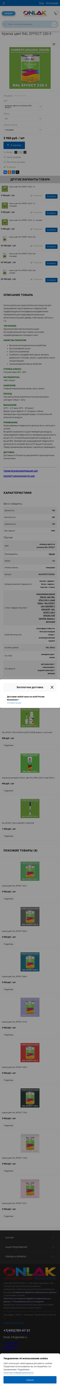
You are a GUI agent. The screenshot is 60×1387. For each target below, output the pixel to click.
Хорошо (30, 1380)
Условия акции (14, 702)
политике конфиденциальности (18, 1372)
